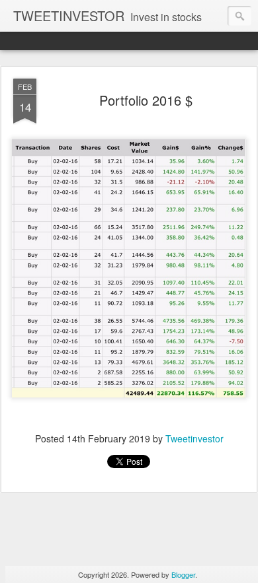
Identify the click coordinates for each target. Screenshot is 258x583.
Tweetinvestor (194, 438)
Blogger (183, 574)
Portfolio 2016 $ (146, 100)
